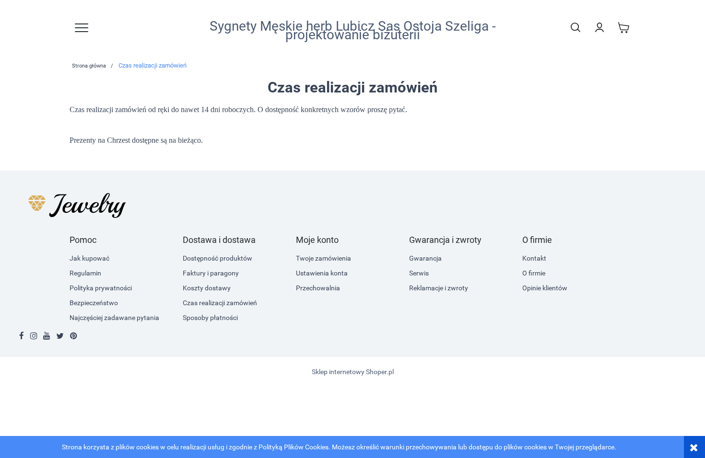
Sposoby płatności (210, 317)
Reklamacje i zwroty (438, 288)
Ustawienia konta (322, 273)
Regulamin (85, 273)
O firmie (533, 273)
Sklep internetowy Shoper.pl (353, 372)
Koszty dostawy (207, 288)
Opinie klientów (544, 288)
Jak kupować (89, 258)
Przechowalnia (318, 288)
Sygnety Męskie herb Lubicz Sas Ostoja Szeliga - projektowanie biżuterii (353, 30)
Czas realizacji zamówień (220, 303)
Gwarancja (425, 258)
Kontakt (534, 258)
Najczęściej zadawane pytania (114, 317)
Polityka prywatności (101, 288)
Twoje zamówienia (323, 258)
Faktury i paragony (211, 273)
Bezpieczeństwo (94, 303)
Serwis (419, 273)
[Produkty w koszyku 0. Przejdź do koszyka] (623, 27)
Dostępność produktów (217, 258)
